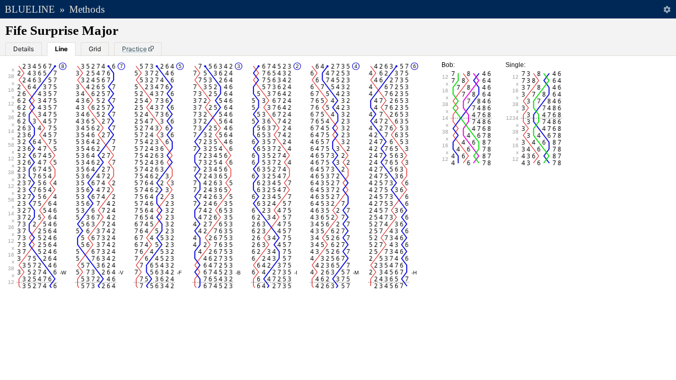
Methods (87, 9)
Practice (134, 49)
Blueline (30, 9)
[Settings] (667, 9)
